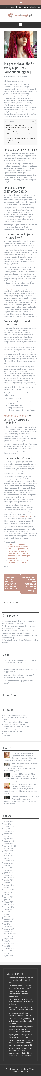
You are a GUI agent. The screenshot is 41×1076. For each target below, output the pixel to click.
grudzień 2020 (9, 929)
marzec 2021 (8, 922)
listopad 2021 (9, 902)
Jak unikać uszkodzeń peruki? (18, 143)
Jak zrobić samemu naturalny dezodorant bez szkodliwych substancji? (19, 555)
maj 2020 (7, 946)
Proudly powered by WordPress (17, 1069)
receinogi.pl (24, 76)
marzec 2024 (8, 868)
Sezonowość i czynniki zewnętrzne (16, 727)
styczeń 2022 (9, 897)
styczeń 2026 (9, 839)
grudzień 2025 (9, 841)
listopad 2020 (9, 931)
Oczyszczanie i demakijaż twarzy (16, 722)
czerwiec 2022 (9, 885)
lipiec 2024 (8, 865)
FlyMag (15, 1071)
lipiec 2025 (8, 853)
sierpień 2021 (9, 909)
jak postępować (10, 289)
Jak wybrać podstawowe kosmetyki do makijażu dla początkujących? (18, 994)
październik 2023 (10, 878)
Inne (5, 720)
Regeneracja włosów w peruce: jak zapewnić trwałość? (20, 139)
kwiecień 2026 (9, 831)
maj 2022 (7, 887)
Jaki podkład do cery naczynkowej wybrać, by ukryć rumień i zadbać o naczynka (21, 1021)
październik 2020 (10, 934)
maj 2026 (7, 829)
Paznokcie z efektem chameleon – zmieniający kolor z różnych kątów (21, 980)
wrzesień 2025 (9, 848)
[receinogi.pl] (20, 15)
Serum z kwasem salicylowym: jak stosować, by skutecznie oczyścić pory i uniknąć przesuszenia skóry (21, 1043)
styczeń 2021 (9, 926)
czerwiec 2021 (9, 914)
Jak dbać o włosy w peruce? (15, 125)
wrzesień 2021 (9, 907)
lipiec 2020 (8, 941)
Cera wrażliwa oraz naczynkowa (15, 717)
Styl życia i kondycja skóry (13, 729)
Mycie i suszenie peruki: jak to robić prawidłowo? (19, 131)
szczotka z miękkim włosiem (22, 516)
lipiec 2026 (8, 824)
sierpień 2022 (9, 880)
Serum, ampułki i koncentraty (14, 724)
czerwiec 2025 (9, 856)
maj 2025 (7, 858)
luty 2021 (7, 924)
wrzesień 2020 (9, 936)
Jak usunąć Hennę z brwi (13, 666)
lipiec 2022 (8, 882)
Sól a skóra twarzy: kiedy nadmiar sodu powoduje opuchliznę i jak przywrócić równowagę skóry (21, 1029)
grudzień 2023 (9, 873)
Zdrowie (7, 736)
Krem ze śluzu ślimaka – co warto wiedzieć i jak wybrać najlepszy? (22, 7)
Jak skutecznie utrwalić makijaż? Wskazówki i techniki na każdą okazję (29, 584)
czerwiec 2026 (9, 826)
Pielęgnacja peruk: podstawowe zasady (19, 127)
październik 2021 (10, 904)
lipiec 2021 (8, 912)
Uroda (7, 566)
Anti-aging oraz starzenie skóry (15, 715)
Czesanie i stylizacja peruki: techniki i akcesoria (20, 135)
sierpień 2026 (9, 821)
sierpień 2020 (9, 939)
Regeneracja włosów (16, 415)
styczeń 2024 (9, 870)
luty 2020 (7, 953)
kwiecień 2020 (9, 948)
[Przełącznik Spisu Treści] (32, 122)
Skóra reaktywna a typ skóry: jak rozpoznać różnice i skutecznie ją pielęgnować (21, 1002)
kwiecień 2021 (9, 919)
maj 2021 (7, 917)
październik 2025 (10, 846)
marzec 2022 (8, 892)
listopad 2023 (9, 875)
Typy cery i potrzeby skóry (13, 731)
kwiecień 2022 (9, 890)
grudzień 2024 (9, 863)
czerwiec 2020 (9, 943)
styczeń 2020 (9, 956)
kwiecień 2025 (9, 861)
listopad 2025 (9, 843)
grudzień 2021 (9, 900)
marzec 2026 (8, 834)
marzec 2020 (8, 951)
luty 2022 (7, 895)
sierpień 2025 (9, 851)
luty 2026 (7, 836)
